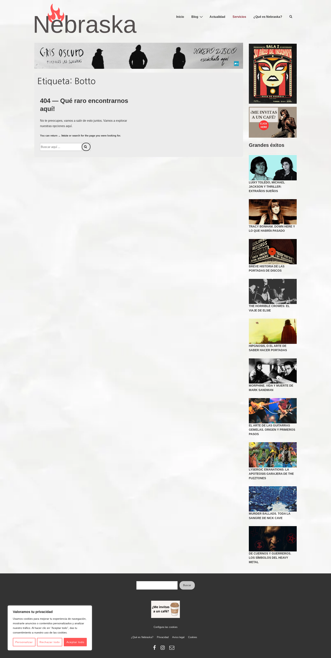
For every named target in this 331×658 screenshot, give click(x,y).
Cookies (192, 637)
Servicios (239, 16)
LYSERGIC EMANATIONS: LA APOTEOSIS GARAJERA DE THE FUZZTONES (271, 474)
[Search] (86, 147)
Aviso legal (178, 637)
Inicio (180, 16)
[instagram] (163, 648)
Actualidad (217, 16)
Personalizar (24, 642)
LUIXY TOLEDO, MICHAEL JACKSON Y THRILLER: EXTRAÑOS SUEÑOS (267, 187)
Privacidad (163, 637)
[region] (50, 627)
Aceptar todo (75, 642)
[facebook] (155, 648)
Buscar (187, 585)
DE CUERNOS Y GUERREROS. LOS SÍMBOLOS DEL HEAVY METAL (270, 558)
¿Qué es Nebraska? (267, 16)
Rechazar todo (49, 642)
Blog (194, 16)
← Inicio (63, 135)
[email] (172, 648)
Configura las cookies (166, 627)
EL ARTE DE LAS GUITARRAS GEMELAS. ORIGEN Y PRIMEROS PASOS (272, 430)
